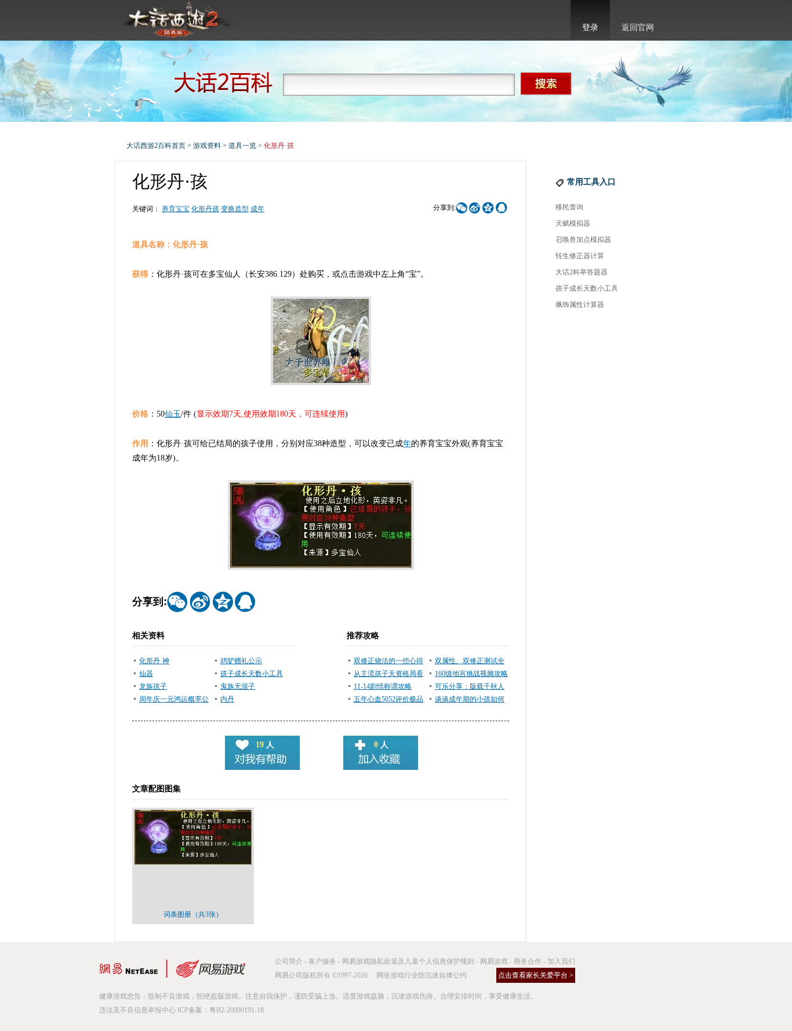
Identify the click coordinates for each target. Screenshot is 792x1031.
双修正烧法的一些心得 (388, 661)
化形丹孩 (205, 209)
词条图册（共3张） (193, 914)
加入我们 (561, 961)
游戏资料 (207, 146)
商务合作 (528, 961)
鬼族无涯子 (237, 686)
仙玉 (173, 414)
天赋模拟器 (572, 223)
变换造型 (235, 209)
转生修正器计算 (579, 256)
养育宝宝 (176, 209)
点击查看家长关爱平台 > (535, 975)
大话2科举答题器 (581, 272)
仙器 (146, 674)
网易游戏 (494, 961)
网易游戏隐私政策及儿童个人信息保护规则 (408, 961)
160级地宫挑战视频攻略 (471, 674)
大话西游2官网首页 (176, 20)
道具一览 (242, 146)
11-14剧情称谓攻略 (383, 686)
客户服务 (322, 961)
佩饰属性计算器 (579, 305)
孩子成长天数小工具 (251, 674)
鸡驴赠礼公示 (241, 661)
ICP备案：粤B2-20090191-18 (220, 1010)
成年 (257, 209)
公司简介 (289, 961)
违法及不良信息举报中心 (137, 1010)
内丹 (227, 699)
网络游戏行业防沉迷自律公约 (421, 975)
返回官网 (638, 27)
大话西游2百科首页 (156, 146)
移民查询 (569, 207)
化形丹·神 (154, 661)
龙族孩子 (153, 686)
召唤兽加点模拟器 (583, 240)
